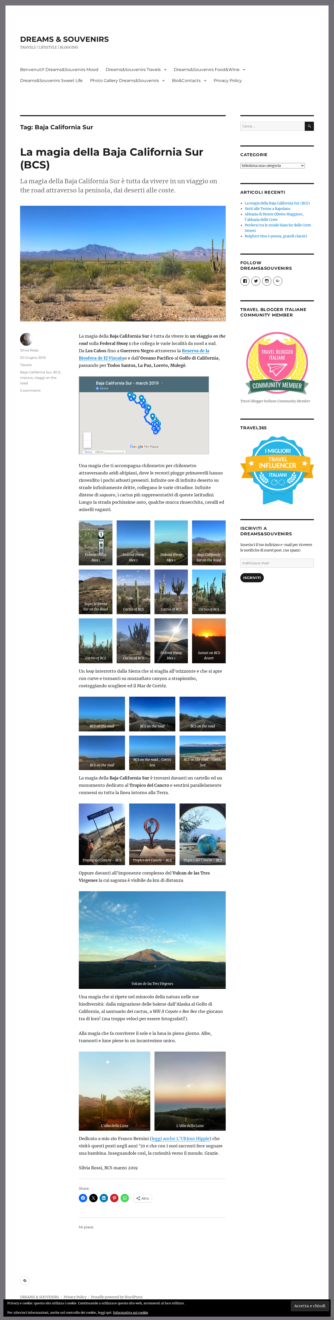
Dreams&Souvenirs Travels (133, 69)
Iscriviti (252, 578)
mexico (26, 378)
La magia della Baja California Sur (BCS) (277, 203)
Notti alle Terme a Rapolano (267, 209)
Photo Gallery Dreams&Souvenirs (124, 80)
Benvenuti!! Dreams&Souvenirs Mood (59, 69)
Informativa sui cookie (130, 1313)
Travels (26, 365)
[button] (95, 542)
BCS (56, 372)
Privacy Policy (228, 80)
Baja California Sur (36, 372)
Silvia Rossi (29, 350)
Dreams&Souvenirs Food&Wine (207, 69)
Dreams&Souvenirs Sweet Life (51, 80)
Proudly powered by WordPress (117, 1297)
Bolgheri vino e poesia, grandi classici (276, 236)
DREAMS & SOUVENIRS (64, 39)
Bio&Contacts (186, 80)
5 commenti (30, 390)
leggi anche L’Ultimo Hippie (181, 1138)
